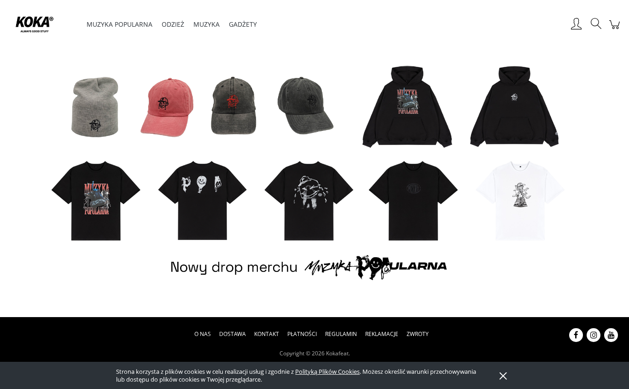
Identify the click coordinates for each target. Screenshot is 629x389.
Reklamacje (381, 334)
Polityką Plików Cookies (327, 371)
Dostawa (232, 334)
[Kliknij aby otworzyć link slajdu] (314, 174)
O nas (202, 334)
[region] (314, 174)
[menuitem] (119, 24)
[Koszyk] (616, 29)
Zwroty (418, 334)
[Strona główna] (40, 24)
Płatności (302, 334)
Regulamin (341, 334)
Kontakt (266, 334)
